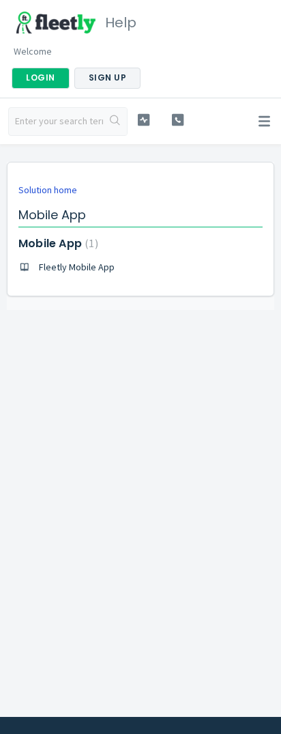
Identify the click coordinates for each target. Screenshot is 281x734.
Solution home (47, 190)
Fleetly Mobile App (77, 267)
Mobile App (56, 243)
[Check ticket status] (144, 120)
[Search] (115, 121)
